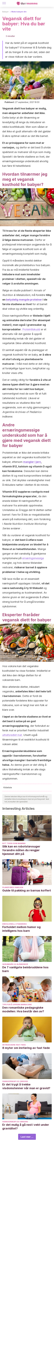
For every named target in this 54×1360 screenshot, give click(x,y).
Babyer (5, 12)
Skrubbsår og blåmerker (15, 964)
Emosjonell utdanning (14, 924)
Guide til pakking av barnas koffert (26, 890)
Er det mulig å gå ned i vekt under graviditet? (25, 1126)
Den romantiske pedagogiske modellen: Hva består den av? (23, 1009)
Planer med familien (12, 887)
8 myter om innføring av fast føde (26, 1048)
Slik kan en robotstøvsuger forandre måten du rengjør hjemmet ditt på (21, 850)
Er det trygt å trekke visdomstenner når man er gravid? (26, 1086)
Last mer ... (27, 1136)
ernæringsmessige (33, 558)
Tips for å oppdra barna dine (17, 1004)
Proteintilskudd (31, 329)
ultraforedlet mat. (12, 734)
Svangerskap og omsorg (15, 1081)
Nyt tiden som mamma (13, 843)
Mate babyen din (18, 12)
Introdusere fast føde (14, 1045)
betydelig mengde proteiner (24, 299)
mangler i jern (32, 461)
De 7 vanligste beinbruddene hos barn (25, 969)
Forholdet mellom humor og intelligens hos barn (21, 928)
